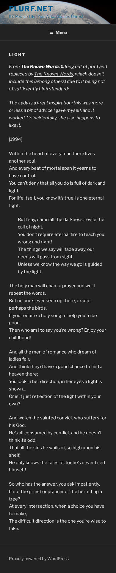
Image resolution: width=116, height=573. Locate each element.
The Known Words (53, 74)
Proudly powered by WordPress (39, 558)
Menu (61, 32)
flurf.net (31, 8)
